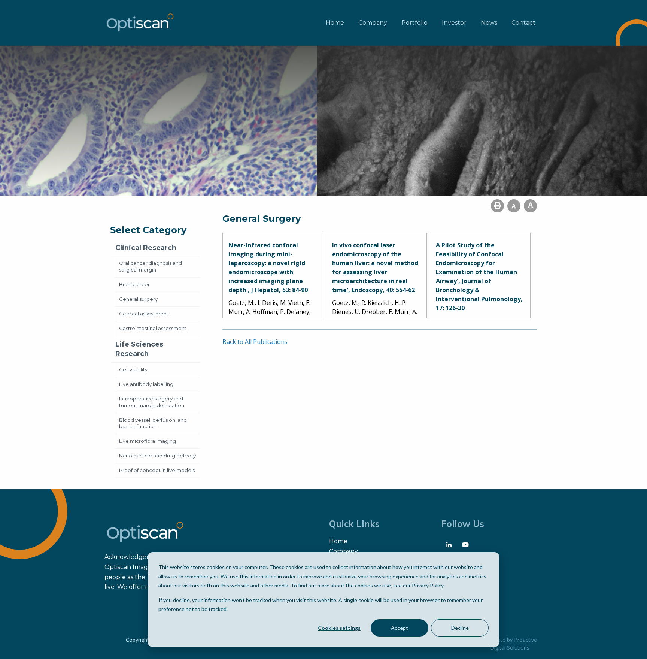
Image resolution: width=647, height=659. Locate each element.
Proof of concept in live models (157, 470)
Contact (523, 22)
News (489, 22)
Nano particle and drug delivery (157, 456)
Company (372, 22)
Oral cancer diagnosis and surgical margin (150, 266)
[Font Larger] (530, 205)
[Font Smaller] (513, 205)
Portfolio (414, 22)
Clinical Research (145, 248)
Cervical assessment (143, 314)
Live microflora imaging (147, 441)
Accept (399, 628)
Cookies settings (339, 628)
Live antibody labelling (146, 384)
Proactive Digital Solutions (513, 643)
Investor (454, 22)
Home (335, 22)
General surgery (138, 299)
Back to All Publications (255, 342)
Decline (460, 628)
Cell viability (133, 369)
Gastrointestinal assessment (152, 328)
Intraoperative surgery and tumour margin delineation (151, 402)
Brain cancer (134, 284)
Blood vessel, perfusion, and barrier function (153, 423)
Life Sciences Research (139, 349)
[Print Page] (497, 205)
